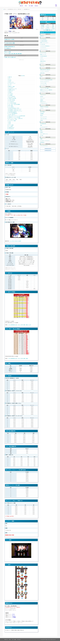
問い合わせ (36, 5)
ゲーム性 (9, 84)
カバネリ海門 (42, 24)
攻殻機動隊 (42, 113)
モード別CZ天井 (10, 87)
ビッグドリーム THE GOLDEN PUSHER (46, 79)
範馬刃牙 (41, 115)
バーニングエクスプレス (44, 145)
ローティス (42, 59)
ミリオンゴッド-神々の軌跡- (44, 88)
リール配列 (10, 126)
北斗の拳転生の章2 (43, 123)
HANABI (41, 120)
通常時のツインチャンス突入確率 (14, 117)
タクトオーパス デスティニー (44, 81)
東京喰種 (42, 25)
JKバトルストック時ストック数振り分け (15, 118)
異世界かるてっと (43, 101)
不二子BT (41, 135)
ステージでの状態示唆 (11, 96)
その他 (9, 81)
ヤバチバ (41, 57)
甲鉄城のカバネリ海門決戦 (44, 106)
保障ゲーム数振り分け (11, 114)
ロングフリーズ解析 (12, 120)
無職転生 (41, 132)
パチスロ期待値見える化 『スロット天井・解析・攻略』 (18, 358)
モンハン (42, 27)
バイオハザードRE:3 (43, 83)
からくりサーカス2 (43, 52)
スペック (9, 85)
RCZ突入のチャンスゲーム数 (12, 88)
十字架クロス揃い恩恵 (11, 100)
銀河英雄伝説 (42, 142)
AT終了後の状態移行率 (12, 112)
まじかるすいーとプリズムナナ (45, 140)
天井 (9, 78)
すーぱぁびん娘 (42, 44)
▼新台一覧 (21, 5)
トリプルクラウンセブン (44, 103)
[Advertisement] (21, 66)
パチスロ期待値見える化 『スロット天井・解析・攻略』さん (19, 324)
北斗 (48, 24)
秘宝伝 (41, 130)
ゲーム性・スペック (11, 83)
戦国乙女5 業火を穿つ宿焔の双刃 (45, 69)
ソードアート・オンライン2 (44, 71)
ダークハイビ (42, 66)
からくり (47, 26)
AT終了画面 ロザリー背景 (11, 97)
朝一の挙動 (10, 105)
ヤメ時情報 (10, 95)
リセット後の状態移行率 (12, 113)
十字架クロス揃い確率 (11, 99)
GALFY (41, 76)
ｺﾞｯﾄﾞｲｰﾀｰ (48, 25)
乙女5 (53, 25)
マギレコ (53, 27)
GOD (53, 26)
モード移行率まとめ (8, 48)
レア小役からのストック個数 (12, 119)
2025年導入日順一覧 (48, 148)
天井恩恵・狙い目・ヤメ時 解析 (9, 39)
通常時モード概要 (11, 86)
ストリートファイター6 (43, 49)
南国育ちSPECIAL (43, 61)
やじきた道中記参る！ (43, 39)
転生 (53, 24)
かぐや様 (42, 26)
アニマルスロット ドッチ (44, 91)
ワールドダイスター (43, 47)
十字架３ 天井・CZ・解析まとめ (10, 57)
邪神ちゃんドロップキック (44, 42)
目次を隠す (22, 75)
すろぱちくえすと (47, 639)
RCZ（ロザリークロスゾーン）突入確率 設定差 (16, 115)
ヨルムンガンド (42, 98)
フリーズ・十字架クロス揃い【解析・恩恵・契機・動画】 (13, 53)
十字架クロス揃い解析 (12, 98)
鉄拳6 (41, 125)
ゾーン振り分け (11, 101)
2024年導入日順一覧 (48, 150)
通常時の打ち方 (11, 127)
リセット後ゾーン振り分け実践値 (14, 104)
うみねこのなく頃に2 (43, 118)
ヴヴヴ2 (48, 27)
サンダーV (41, 108)
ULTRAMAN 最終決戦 (43, 56)
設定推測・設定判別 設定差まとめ (10, 46)
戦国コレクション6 (43, 54)
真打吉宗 (41, 96)
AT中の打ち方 (11, 128)
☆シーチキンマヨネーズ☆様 (15, 241)
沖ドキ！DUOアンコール (44, 133)
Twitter (26, 5)
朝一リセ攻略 (31, 5)
